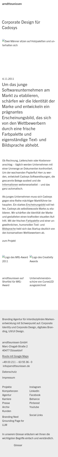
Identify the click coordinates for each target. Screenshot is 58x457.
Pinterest (34, 403)
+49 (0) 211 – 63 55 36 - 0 (17, 362)
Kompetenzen (10, 391)
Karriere (6, 399)
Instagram (35, 387)
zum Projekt (9, 240)
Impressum (8, 377)
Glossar (18, 445)
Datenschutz (9, 371)
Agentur (6, 395)
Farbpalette (32, 220)
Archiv (5, 407)
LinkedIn (34, 391)
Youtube (34, 407)
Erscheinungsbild (36, 204)
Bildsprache (9, 228)
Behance (34, 399)
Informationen (10, 184)
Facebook (34, 395)
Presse (6, 403)
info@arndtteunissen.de (16, 366)
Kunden (6, 411)
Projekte (7, 387)
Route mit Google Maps (15, 356)
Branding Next (10, 416)
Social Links (36, 415)
